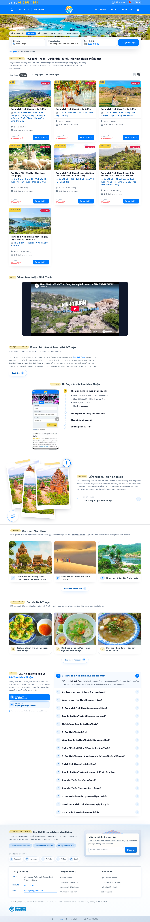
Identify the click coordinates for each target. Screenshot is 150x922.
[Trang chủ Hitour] (13, 9)
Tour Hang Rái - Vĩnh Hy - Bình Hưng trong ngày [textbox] (65, 44)
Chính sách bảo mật (68, 892)
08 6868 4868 (30, 885)
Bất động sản (106, 892)
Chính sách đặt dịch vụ (69, 887)
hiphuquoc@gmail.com (33, 891)
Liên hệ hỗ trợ (66, 878)
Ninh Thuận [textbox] (21, 44)
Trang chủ (13, 52)
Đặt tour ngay (130, 43)
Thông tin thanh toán (69, 883)
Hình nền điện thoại (109, 887)
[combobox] (28, 41)
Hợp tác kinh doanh (109, 878)
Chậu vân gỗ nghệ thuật (111, 883)
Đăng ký (131, 850)
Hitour (60, 919)
